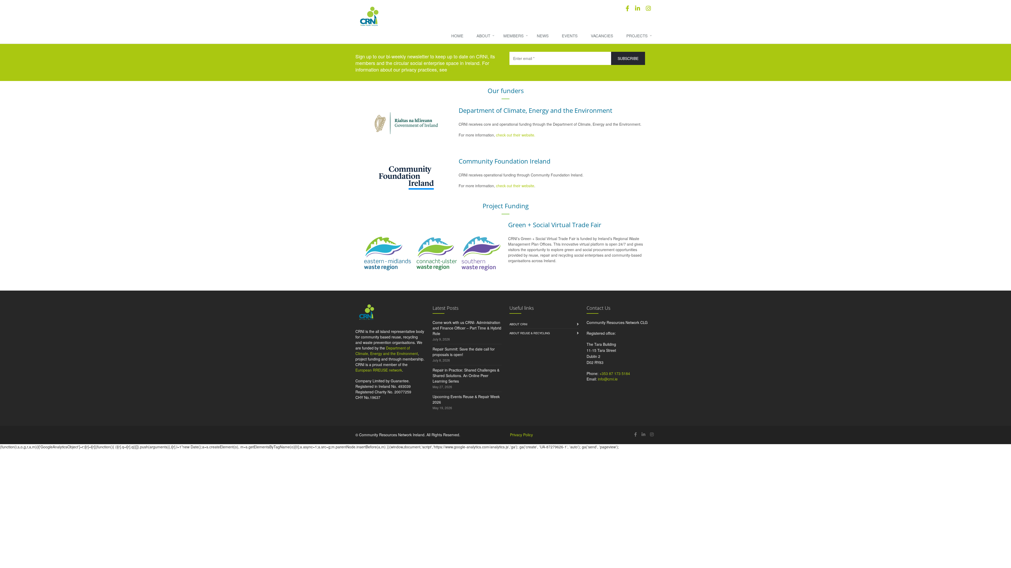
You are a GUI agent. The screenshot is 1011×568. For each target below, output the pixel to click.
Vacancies (602, 35)
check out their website (515, 185)
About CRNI (518, 324)
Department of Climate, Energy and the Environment (386, 350)
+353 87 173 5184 (614, 373)
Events (570, 35)
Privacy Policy (521, 434)
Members (513, 35)
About (483, 35)
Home (457, 35)
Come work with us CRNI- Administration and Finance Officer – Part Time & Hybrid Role (467, 328)
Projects (637, 35)
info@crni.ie (608, 379)
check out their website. (516, 135)
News (543, 35)
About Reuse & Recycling (529, 333)
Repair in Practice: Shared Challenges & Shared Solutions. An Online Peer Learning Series (466, 375)
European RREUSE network (378, 370)
